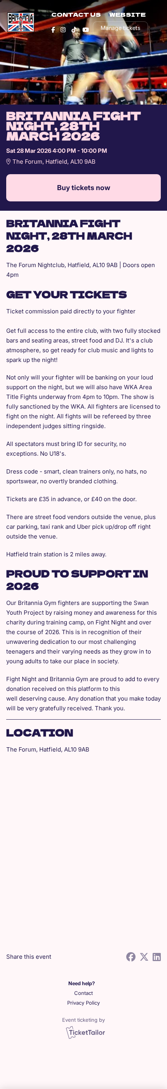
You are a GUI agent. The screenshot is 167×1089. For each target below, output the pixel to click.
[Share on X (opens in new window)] (144, 957)
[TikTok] (74, 29)
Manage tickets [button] (120, 28)
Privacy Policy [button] (83, 1003)
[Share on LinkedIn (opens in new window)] (157, 957)
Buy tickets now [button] (83, 188)
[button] (83, 993)
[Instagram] (63, 29)
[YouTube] (85, 29)
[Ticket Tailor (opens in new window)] (85, 1032)
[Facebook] (53, 29)
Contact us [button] (76, 14)
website (127, 14)
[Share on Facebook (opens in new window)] (131, 957)
